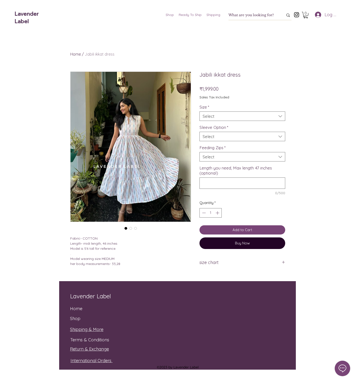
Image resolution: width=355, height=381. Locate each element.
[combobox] (242, 116)
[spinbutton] (211, 212)
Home (75, 54)
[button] (306, 15)
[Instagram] (296, 14)
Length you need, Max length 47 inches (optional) (235, 170)
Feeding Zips (212, 147)
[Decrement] (203, 212)
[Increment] (218, 212)
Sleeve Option (213, 127)
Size (204, 107)
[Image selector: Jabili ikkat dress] (125, 228)
